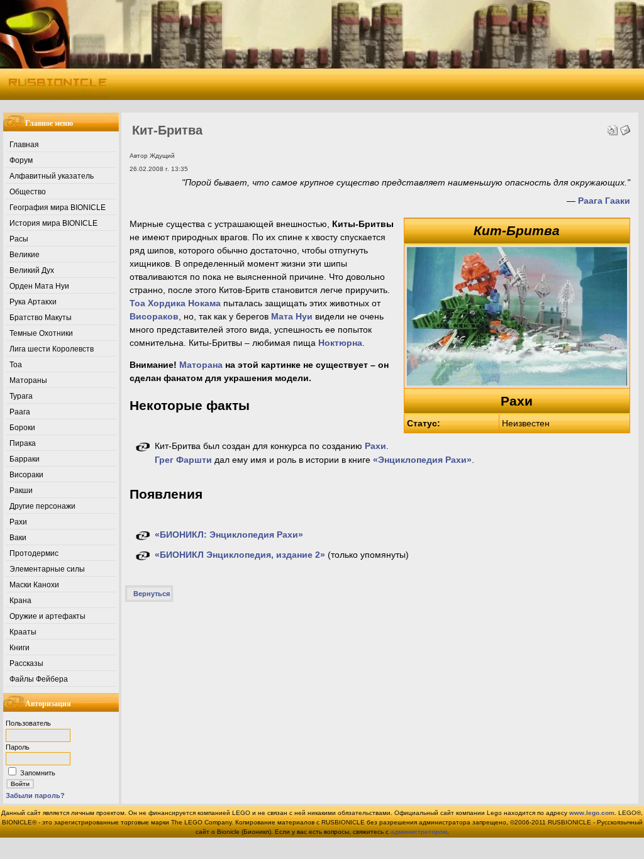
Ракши (21, 490)
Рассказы (26, 663)
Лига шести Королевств (51, 349)
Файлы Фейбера (38, 679)
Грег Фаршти (183, 460)
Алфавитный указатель (51, 176)
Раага (19, 411)
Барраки (24, 459)
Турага (21, 396)
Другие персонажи (42, 506)
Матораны (28, 380)
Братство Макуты (40, 317)
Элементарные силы (47, 569)
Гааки (617, 201)
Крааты (22, 632)
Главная (24, 144)
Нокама (204, 303)
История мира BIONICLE (53, 223)
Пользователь (28, 723)
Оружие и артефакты (47, 616)
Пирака (22, 443)
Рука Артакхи (33, 301)
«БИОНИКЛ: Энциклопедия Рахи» (229, 534)
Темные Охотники (41, 333)
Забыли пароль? (35, 795)
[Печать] (613, 127)
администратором (419, 831)
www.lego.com (591, 812)
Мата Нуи (292, 316)
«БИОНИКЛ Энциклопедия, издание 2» (240, 555)
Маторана (201, 365)
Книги (19, 647)
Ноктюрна (340, 343)
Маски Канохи (34, 584)
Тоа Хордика (158, 303)
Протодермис (33, 553)
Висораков (154, 316)
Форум (21, 160)
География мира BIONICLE (57, 207)
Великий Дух (31, 270)
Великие (24, 254)
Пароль (18, 747)
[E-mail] (625, 127)
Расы (18, 239)
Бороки (22, 427)
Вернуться (151, 593)
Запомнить (37, 773)
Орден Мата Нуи (39, 286)
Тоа (15, 364)
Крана (20, 600)
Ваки (17, 537)
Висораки (26, 474)
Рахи (18, 522)
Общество (27, 191)
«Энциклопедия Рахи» (422, 460)
